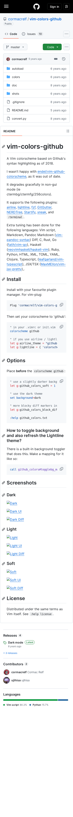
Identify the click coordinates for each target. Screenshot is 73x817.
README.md (20, 110)
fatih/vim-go (17, 245)
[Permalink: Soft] (4, 564)
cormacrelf (17, 19)
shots (15, 93)
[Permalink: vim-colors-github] (4, 146)
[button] (62, 305)
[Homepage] (36, 6)
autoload (18, 68)
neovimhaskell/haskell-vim (28, 249)
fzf (33, 207)
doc (14, 85)
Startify (29, 212)
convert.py (19, 118)
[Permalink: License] (4, 598)
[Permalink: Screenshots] (4, 483)
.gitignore (18, 102)
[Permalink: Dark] (4, 495)
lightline (24, 207)
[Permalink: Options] (4, 360)
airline (11, 207)
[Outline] (67, 131)
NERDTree (14, 212)
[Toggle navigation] (6, 6)
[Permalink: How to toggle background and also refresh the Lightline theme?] (4, 436)
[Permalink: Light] (4, 529)
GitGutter (44, 207)
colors (16, 77)
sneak (41, 212)
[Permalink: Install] (4, 279)
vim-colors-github (45, 19)
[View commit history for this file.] (63, 59)
